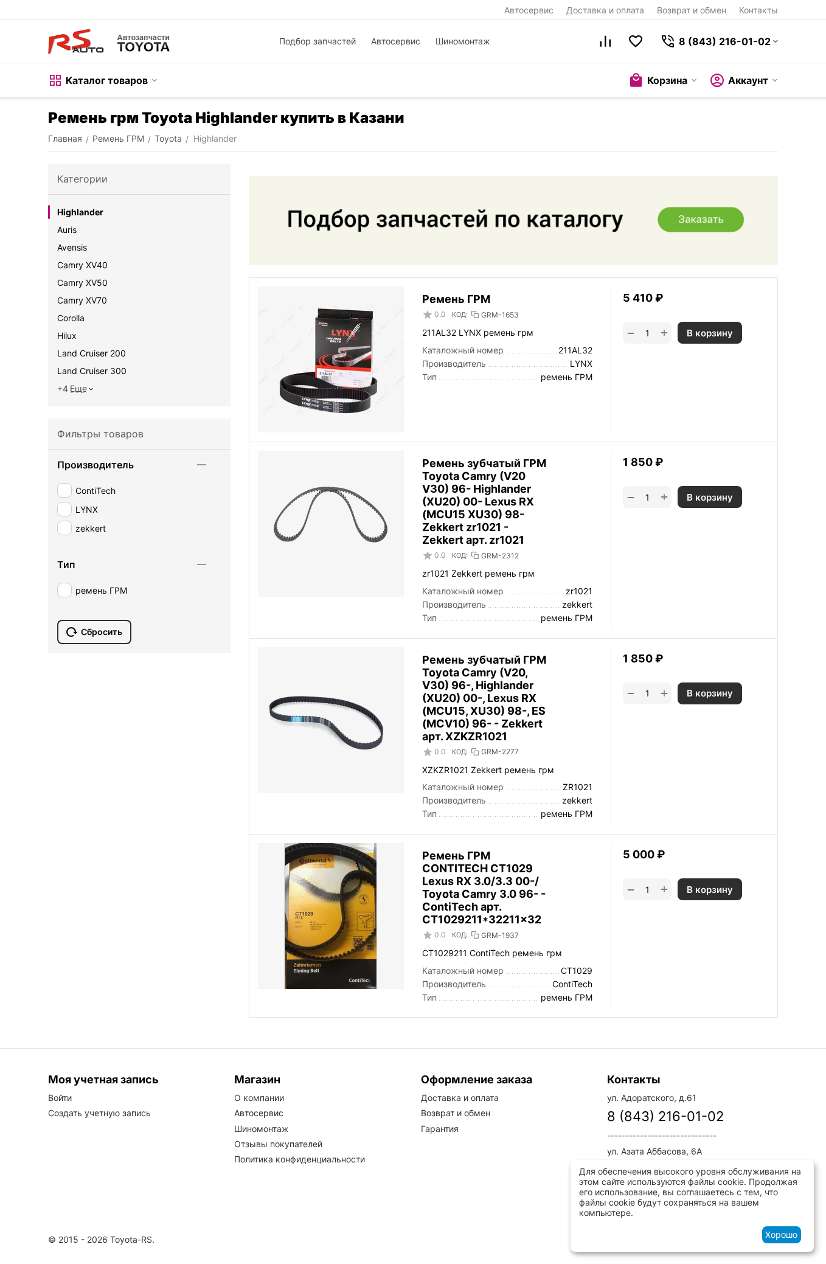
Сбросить (101, 632)
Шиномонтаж (463, 41)
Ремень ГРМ (456, 299)
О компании (259, 1097)
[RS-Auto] (109, 41)
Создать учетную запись (99, 1113)
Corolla (71, 318)
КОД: (460, 314)
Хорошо (781, 1234)
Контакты (758, 10)
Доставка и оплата (605, 10)
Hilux (67, 335)
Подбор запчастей (317, 41)
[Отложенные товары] (635, 41)
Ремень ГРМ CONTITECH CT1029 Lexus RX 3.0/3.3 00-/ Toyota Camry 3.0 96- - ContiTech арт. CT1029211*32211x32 (484, 887)
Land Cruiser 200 (91, 353)
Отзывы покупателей (278, 1144)
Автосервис (529, 10)
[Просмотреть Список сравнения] (605, 41)
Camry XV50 (82, 282)
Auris (67, 229)
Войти (60, 1097)
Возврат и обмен (691, 10)
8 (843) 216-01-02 (665, 1116)
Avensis (72, 247)
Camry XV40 (82, 265)
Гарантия (440, 1128)
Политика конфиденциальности (299, 1159)
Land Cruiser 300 (92, 371)
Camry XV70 (82, 300)
